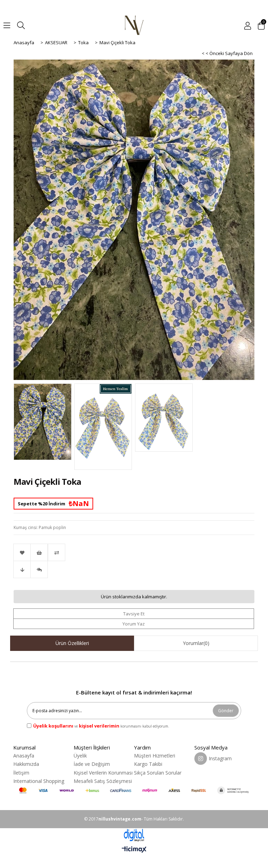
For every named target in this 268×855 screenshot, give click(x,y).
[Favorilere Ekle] (22, 552)
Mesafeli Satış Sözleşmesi (103, 781)
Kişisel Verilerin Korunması (103, 772)
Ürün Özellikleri (72, 643)
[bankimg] (133, 790)
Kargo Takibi (148, 764)
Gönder (225, 711)
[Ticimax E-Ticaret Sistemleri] (134, 849)
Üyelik (80, 755)
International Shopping (38, 781)
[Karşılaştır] (134, 552)
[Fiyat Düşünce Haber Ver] (22, 569)
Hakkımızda (26, 764)
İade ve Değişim (92, 764)
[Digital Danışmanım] (134, 835)
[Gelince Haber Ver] (39, 569)
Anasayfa (23, 755)
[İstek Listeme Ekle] (39, 552)
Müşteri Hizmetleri (154, 755)
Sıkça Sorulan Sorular (157, 772)
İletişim (21, 772)
